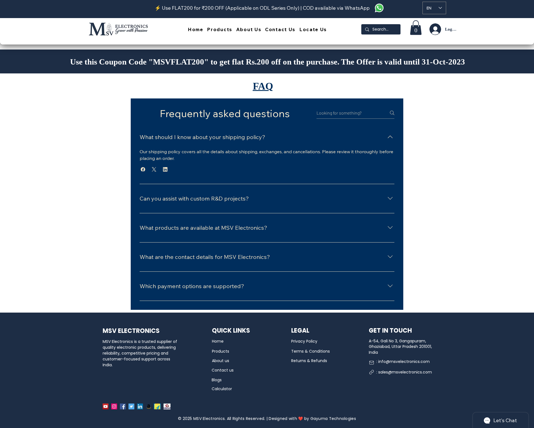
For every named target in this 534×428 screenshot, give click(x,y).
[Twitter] (131, 406)
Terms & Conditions (310, 351)
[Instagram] (114, 406)
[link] (416, 27)
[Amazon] (149, 406)
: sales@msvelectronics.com (404, 372)
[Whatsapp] (379, 8)
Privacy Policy (304, 341)
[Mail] (371, 362)
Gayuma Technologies (333, 418)
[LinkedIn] (140, 406)
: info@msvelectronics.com (403, 361)
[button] (143, 169)
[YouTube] (105, 406)
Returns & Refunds (309, 360)
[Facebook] (123, 406)
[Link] (371, 372)
